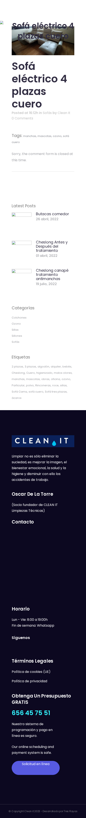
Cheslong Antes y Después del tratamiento (52, 246)
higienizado (44, 373)
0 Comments (22, 118)
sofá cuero (36, 392)
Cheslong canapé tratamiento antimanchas (52, 274)
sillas (63, 385)
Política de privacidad (29, 681)
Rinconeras (43, 385)
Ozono (16, 324)
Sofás (47, 112)
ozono (57, 136)
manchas (29, 136)
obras (45, 379)
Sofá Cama (19, 392)
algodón (43, 367)
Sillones (17, 336)
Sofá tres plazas (56, 392)
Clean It (64, 112)
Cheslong (18, 373)
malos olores (63, 373)
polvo (30, 385)
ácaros (17, 398)
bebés (66, 367)
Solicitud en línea (35, 764)
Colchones (19, 318)
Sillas (15, 330)
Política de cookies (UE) (31, 671)
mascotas (44, 136)
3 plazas (30, 367)
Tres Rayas (70, 811)
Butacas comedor (52, 213)
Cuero (30, 373)
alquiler (56, 367)
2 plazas (17, 367)
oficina (55, 379)
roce (55, 385)
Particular (18, 385)
